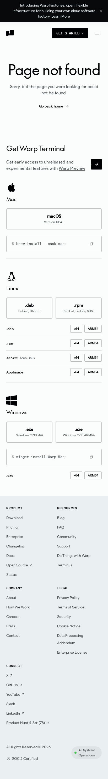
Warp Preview (72, 168)
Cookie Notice (68, 626)
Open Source (17, 565)
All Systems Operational (87, 752)
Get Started (67, 33)
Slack (10, 704)
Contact (13, 635)
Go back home (51, 106)
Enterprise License (72, 652)
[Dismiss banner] (101, 11)
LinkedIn (13, 713)
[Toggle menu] (97, 33)
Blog (60, 518)
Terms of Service (70, 607)
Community (66, 537)
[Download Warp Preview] (96, 164)
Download (14, 518)
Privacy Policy (68, 598)
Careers (12, 616)
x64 (76, 328)
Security (64, 616)
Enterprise (14, 537)
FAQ (60, 527)
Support (63, 546)
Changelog (15, 546)
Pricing (12, 527)
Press (10, 626)
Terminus (64, 565)
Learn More (60, 16)
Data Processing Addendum (70, 639)
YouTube (13, 694)
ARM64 (93, 328)
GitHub (12, 685)
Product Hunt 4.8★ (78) (25, 723)
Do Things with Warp (73, 556)
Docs (10, 556)
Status (11, 574)
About (11, 598)
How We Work (18, 607)
